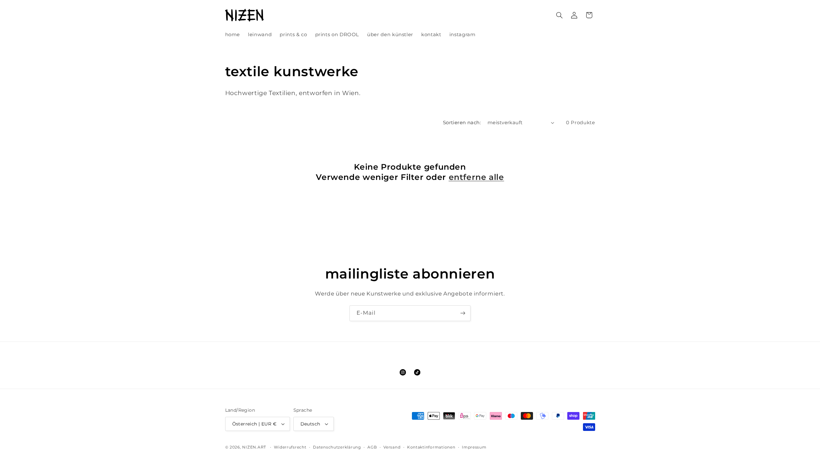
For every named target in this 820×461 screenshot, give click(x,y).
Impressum (474, 447)
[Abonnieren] (462, 313)
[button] (559, 15)
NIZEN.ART (254, 447)
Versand (391, 447)
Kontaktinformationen (431, 447)
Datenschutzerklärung (337, 447)
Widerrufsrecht (290, 447)
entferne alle (476, 177)
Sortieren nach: (462, 122)
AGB (372, 447)
